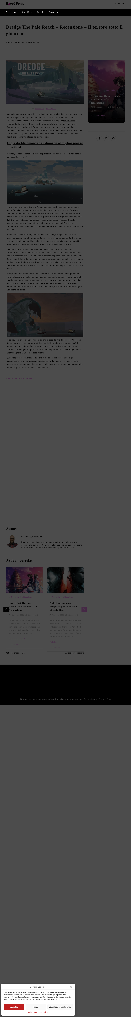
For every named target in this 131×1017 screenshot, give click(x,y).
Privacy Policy (43, 1012)
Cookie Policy (32, 1012)
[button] (71, 987)
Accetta (14, 1007)
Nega (36, 1007)
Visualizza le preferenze (60, 1007)
